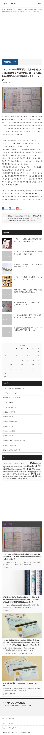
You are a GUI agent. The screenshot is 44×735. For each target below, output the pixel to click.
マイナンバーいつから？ (9, 718)
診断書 (16, 476)
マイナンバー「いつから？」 (11, 393)
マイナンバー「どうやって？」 (12, 398)
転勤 (30, 476)
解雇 (34, 473)
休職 (33, 462)
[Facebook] (3, 208)
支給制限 (9, 471)
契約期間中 (19, 466)
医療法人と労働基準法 (9, 445)
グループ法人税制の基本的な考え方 (13, 388)
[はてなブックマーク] (10, 208)
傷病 (37, 463)
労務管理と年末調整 (9, 431)
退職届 (8, 478)
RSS (2, 712)
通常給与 (25, 478)
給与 (36, 471)
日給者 (20, 471)
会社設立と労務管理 (9, 412)
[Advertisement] (22, 35)
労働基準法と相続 (8, 426)
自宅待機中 (27, 474)
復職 (11, 469)
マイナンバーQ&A (9, 4)
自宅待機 (21, 474)
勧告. (12, 466)
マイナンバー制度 (8, 402)
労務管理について (11, 9)
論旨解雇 (21, 476)
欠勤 (28, 471)
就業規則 (31, 465)
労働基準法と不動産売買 (10, 421)
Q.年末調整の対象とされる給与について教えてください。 (21, 684)
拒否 (5, 471)
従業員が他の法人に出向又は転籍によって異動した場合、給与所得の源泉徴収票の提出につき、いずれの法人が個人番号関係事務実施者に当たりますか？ (24, 218)
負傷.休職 (26, 476)
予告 (28, 463)
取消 (15, 466)
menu (39, 3)
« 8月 (4, 376)
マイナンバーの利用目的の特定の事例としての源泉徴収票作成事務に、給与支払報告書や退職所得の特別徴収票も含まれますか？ (22, 556)
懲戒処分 (19, 469)
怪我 (14, 469)
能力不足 (15, 474)
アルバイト (6, 463)
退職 (34, 476)
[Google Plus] (20, 208)
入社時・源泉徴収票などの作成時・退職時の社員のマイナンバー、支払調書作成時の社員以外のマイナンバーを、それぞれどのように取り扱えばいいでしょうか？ (22, 642)
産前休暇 (32, 471)
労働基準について (8, 417)
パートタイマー (23, 463)
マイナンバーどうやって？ (9, 723)
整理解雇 (15, 471)
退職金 (14, 478)
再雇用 (7, 466)
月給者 (24, 471)
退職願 (20, 478)
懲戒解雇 (28, 469)
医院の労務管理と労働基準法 (11, 450)
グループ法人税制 (13, 463)
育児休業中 (9, 474)
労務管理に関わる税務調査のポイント (14, 440)
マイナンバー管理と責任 (10, 407)
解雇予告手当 (9, 476)
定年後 (24, 466)
